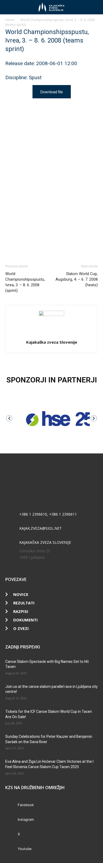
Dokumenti (25, 619)
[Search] (95, 7)
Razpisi (20, 611)
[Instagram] (11, 820)
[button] (9, 7)
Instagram (26, 819)
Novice (20, 594)
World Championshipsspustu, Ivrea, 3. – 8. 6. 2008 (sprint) (25, 282)
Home (10, 20)
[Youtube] (11, 849)
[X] (11, 834)
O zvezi (21, 628)
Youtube (25, 849)
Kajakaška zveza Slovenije (51, 342)
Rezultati (24, 602)
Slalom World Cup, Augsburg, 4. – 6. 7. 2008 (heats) (76, 279)
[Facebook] (11, 805)
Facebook (26, 805)
